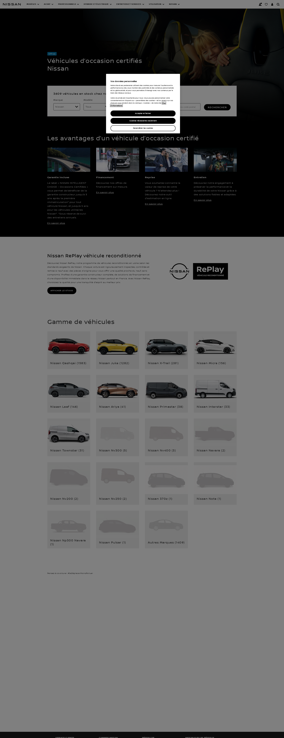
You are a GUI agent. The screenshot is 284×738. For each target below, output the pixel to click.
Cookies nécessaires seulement (143, 121)
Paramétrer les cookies (143, 128)
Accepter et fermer (143, 113)
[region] (143, 103)
